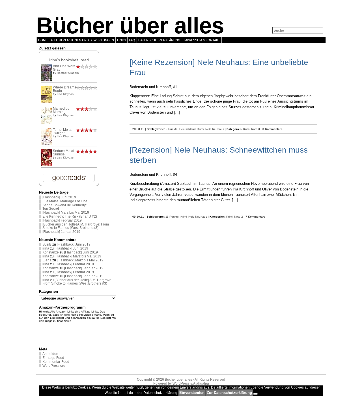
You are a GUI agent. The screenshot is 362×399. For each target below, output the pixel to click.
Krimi (200, 129)
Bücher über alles (130, 25)
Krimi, (247, 129)
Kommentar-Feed (55, 361)
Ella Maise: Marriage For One (64, 201)
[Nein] (255, 394)
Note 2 (238, 216)
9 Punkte (172, 129)
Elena (46, 260)
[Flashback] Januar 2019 (61, 231)
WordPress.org (53, 365)
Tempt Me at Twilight (62, 131)
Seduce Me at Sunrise (63, 152)
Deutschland (187, 129)
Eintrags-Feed (53, 357)
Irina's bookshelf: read (69, 60)
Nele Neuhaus (214, 129)
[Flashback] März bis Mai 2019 (65, 212)
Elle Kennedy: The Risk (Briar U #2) (69, 216)
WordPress (181, 383)
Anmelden (50, 353)
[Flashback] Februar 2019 (62, 220)
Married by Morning (61, 110)
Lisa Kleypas (65, 94)
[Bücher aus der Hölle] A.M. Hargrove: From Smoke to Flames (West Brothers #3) (75, 226)
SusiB (46, 244)
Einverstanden (191, 393)
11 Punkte (172, 216)
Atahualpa (201, 383)
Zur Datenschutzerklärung (229, 393)
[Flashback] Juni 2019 (59, 197)
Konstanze (50, 252)
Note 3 (255, 129)
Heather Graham (68, 72)
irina (45, 248)
